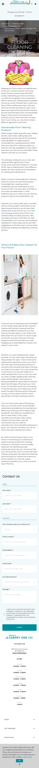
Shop (6, 719)
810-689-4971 (19, 16)
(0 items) (35, 4)
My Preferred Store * (9, 577)
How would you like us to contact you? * (16, 524)
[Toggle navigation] (3, 4)
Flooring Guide (18, 24)
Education (9, 737)
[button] (28, 4)
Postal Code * (7, 563)
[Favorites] (32, 4)
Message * (6, 589)
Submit (19, 627)
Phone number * (8, 536)
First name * (6, 490)
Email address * (7, 550)
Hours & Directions (19, 653)
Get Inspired (9, 728)
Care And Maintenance (12, 26)
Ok (19, 761)
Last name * (6, 503)
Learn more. (27, 757)
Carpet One (5, 24)
